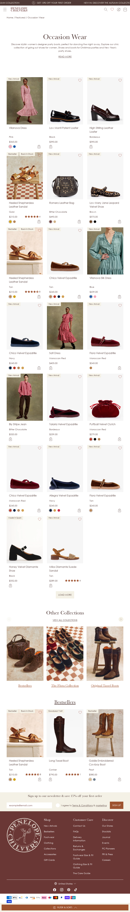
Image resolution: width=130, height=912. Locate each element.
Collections (50, 848)
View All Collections (65, 620)
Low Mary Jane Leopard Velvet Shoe (104, 204)
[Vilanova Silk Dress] (14, 146)
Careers (106, 860)
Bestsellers (65, 702)
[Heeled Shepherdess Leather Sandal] (10, 221)
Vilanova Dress (18, 127)
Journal (106, 837)
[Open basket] (125, 9)
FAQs (75, 831)
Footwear (49, 837)
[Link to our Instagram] (61, 889)
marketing (101, 805)
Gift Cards (49, 860)
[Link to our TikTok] (75, 889)
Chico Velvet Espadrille (63, 278)
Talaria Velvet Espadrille (63, 424)
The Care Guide (81, 873)
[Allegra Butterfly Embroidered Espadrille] (54, 510)
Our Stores (107, 825)
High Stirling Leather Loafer (101, 129)
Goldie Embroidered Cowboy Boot (101, 762)
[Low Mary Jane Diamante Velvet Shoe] (95, 221)
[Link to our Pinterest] (68, 889)
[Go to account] (118, 9)
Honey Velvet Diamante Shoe (23, 568)
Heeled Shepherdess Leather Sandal (21, 204)
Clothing (48, 842)
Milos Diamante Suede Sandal (62, 568)
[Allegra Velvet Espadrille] (50, 510)
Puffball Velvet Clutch (103, 424)
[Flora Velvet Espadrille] (91, 368)
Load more (66, 595)
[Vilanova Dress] (10, 146)
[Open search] (105, 9)
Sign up (116, 805)
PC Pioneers (108, 848)
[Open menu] (5, 9)
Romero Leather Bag (61, 202)
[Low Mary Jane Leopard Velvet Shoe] (91, 221)
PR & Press (107, 854)
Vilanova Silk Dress (100, 278)
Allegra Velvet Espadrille (63, 495)
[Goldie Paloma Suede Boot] (94, 779)
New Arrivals (50, 825)
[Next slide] (121, 619)
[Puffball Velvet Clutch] (91, 439)
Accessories (50, 854)
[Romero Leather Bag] (50, 221)
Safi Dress (54, 353)
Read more (65, 56)
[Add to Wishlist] (39, 80)
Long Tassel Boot (58, 760)
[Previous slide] (9, 619)
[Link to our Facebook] (54, 889)
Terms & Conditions (82, 805)
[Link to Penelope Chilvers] (19, 9)
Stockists (106, 831)
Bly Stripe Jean (17, 424)
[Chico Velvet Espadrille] (50, 296)
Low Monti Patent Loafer (63, 127)
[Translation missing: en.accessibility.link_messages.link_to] (24, 835)
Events (105, 842)
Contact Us (79, 825)
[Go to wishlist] (112, 9)
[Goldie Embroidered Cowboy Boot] (90, 779)
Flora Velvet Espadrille (103, 353)
